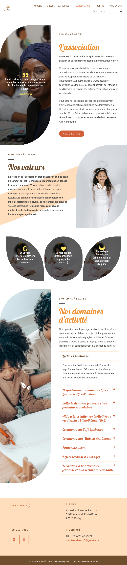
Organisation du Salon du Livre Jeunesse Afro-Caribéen (85, 392)
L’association (83, 6)
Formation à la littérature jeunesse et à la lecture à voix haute (88, 468)
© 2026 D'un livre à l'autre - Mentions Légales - (50, 561)
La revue (50, 6)
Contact (101, 6)
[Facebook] (13, 539)
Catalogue (63, 6)
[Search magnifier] (121, 11)
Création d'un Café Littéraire (83, 429)
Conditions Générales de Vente (84, 561)
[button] (65, 6)
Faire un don (115, 6)
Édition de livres (74, 448)
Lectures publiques (76, 356)
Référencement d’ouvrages (81, 457)
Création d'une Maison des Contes (87, 438)
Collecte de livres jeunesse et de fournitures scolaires (85, 405)
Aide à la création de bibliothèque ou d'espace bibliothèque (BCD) (87, 418)
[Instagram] (23, 539)
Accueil (38, 6)
